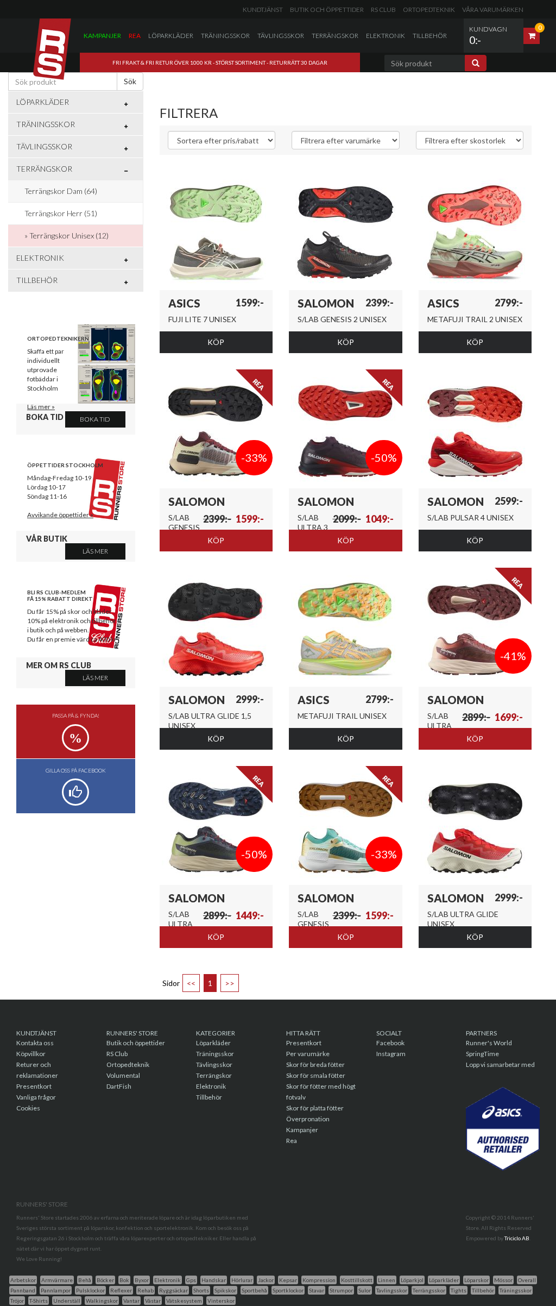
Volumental (123, 1075)
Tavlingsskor (391, 1290)
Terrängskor (335, 36)
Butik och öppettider (327, 9)
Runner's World (489, 1043)
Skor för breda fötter (315, 1064)
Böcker (105, 1280)
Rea (135, 36)
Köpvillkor (31, 1054)
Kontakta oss (35, 1043)
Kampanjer (102, 36)
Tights (458, 1290)
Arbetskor (23, 1280)
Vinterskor (221, 1300)
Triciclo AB (516, 1238)
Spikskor (225, 1290)
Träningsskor (225, 36)
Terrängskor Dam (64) (60, 191)
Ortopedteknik (429, 9)
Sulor (364, 1290)
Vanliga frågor (36, 1097)
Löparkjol (412, 1280)
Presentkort (34, 1086)
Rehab (145, 1290)
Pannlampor (56, 1290)
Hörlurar (241, 1280)
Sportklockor (288, 1290)
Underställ (66, 1300)
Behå (84, 1280)
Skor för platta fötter (315, 1108)
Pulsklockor (90, 1290)
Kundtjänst (263, 9)
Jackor (266, 1280)
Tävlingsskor (280, 36)
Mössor (503, 1280)
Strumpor (341, 1290)
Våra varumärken (492, 9)
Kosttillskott (356, 1280)
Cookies (28, 1108)
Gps (191, 1280)
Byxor (142, 1280)
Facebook (390, 1043)
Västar (153, 1300)
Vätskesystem (184, 1300)
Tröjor (17, 1300)
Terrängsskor (429, 1290)
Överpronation (308, 1119)
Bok (124, 1280)
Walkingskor (102, 1300)
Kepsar (288, 1280)
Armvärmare (57, 1280)
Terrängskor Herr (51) (60, 213)
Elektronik (385, 36)
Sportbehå (254, 1290)
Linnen (386, 1280)
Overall (527, 1280)
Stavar (316, 1290)
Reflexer (121, 1290)
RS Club (383, 9)
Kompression (319, 1280)
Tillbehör (430, 36)
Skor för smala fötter (315, 1075)
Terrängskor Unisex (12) (69, 235)
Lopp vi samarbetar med (500, 1064)
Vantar (131, 1300)
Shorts (201, 1290)
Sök (130, 81)
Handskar (213, 1280)
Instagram (391, 1054)
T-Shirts (38, 1300)
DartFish (118, 1086)
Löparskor (476, 1280)
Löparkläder (170, 36)
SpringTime (482, 1054)
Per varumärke (308, 1054)
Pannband (22, 1290)
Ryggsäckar (173, 1290)
